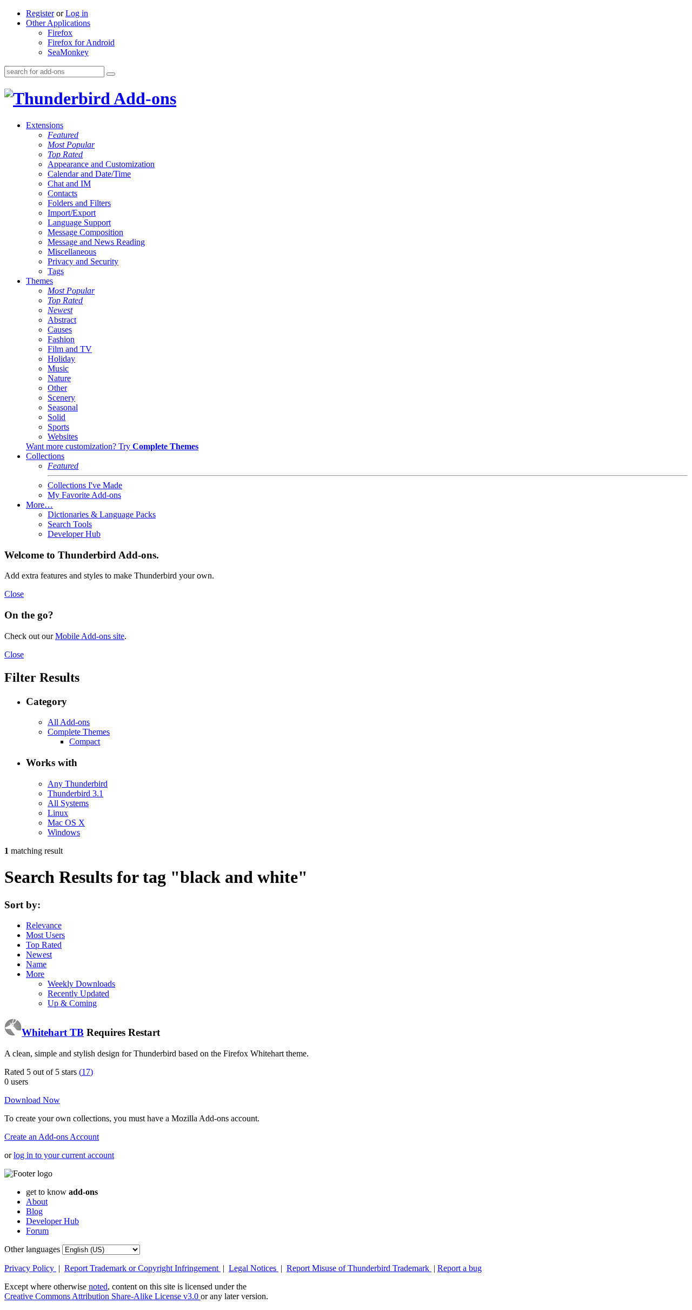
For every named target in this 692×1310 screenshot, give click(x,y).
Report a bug (459, 1268)
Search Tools (70, 524)
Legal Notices (253, 1268)
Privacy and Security (83, 261)
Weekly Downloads (81, 983)
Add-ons (143, 98)
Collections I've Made (85, 485)
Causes (60, 329)
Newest (60, 310)
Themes (39, 280)
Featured (63, 134)
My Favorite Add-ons (84, 495)
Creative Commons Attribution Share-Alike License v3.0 (102, 1296)
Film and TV (70, 349)
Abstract (62, 319)
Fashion (61, 339)
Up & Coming (72, 1003)
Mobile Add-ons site (89, 636)
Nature (59, 378)
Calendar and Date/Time (89, 173)
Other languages (32, 1249)
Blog (34, 1211)
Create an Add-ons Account (51, 1136)
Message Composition (85, 232)
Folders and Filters (79, 203)
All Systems (68, 803)
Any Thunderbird (78, 783)
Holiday (61, 358)
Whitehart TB (53, 1032)
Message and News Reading (96, 242)
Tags (56, 271)
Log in (76, 13)
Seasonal (63, 407)
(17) (86, 1071)
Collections (45, 456)
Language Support (79, 222)
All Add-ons (69, 722)
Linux (58, 812)
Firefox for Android (81, 42)
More (35, 974)
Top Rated (65, 154)
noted (98, 1286)
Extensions (44, 125)
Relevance (44, 925)
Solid (56, 417)
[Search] (111, 74)
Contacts (62, 193)
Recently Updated (78, 993)
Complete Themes (79, 731)
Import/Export (72, 212)
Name (36, 964)
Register (40, 13)
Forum (37, 1230)
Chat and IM (69, 183)
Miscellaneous (72, 251)
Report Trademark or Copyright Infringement (142, 1268)
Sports (58, 426)
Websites (63, 436)
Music (58, 368)
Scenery (61, 397)
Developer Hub (74, 533)
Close (14, 594)
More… (39, 504)
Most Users (45, 935)
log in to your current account (64, 1155)
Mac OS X (66, 822)
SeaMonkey (68, 52)
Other (57, 388)
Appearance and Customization (101, 164)
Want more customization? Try (112, 446)
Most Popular (71, 144)
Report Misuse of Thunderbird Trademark (359, 1268)
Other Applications (58, 23)
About (37, 1201)
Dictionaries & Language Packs (102, 514)
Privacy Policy (30, 1268)
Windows (64, 832)
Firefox (60, 32)
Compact (84, 741)
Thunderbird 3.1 (75, 793)
